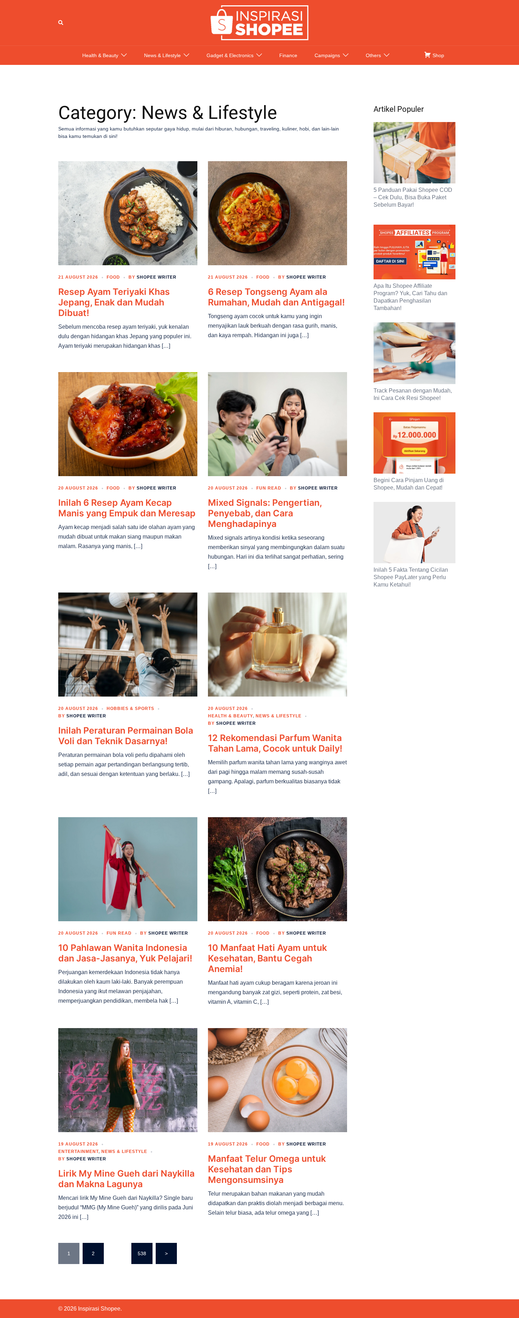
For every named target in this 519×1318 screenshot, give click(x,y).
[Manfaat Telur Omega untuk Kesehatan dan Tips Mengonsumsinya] (277, 1079)
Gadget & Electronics (230, 55)
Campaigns (327, 55)
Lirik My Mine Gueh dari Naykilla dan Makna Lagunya (126, 1178)
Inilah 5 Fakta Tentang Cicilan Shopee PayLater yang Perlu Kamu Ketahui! (411, 577)
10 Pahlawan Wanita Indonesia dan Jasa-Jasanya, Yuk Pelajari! (125, 953)
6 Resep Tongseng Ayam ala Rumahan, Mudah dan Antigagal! (276, 297)
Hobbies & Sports (130, 708)
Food (113, 277)
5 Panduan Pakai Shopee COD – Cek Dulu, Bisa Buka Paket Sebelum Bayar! (413, 197)
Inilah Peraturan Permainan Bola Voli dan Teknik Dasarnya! (125, 735)
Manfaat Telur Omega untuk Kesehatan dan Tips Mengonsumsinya (267, 1169)
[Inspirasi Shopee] (259, 22)
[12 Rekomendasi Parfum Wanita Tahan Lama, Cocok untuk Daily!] (277, 644)
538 (142, 1253)
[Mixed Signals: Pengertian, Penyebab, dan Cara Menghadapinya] (277, 423)
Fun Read (268, 488)
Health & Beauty (100, 55)
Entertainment (78, 1151)
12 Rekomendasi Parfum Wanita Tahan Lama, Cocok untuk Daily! (275, 743)
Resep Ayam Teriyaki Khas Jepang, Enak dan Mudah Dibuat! (114, 302)
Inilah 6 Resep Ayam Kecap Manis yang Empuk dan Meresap (127, 507)
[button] (61, 22)
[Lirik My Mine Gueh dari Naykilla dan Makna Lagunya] (127, 1079)
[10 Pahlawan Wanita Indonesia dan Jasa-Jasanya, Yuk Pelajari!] (127, 868)
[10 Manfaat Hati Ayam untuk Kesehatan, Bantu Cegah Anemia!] (277, 868)
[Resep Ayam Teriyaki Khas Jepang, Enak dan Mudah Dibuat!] (127, 212)
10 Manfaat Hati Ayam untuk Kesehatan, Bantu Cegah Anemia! (267, 958)
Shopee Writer (157, 277)
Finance (288, 55)
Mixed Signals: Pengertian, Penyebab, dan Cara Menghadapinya (265, 513)
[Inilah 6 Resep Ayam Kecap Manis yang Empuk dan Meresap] (127, 423)
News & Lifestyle (162, 55)
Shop (437, 55)
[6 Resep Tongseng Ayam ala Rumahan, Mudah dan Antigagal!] (277, 212)
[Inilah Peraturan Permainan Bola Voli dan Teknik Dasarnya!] (127, 644)
